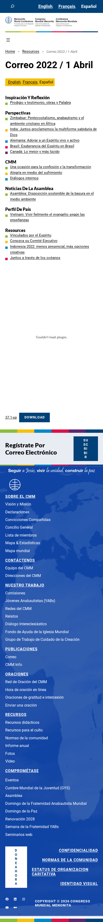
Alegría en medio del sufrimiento (36, 172)
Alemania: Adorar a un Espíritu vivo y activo (45, 140)
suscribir (85, 448)
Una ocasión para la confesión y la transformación (50, 167)
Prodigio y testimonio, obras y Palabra (40, 102)
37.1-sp (11, 417)
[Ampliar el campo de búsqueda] (12, 6)
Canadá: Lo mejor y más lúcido (35, 151)
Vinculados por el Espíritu (30, 235)
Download (34, 417)
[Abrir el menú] (8, 40)
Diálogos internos (24, 178)
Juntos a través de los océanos (35, 258)
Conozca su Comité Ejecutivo (33, 241)
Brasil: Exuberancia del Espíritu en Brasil (42, 146)
